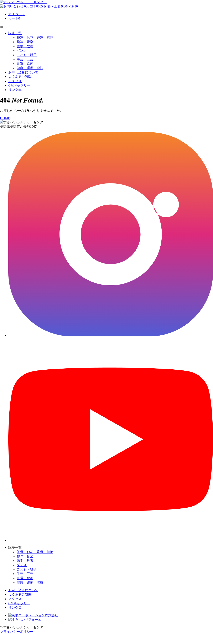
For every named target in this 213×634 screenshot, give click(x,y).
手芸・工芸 (25, 59)
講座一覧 (15, 33)
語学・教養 (25, 46)
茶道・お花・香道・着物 (35, 37)
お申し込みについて (23, 72)
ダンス (22, 50)
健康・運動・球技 (30, 68)
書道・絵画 (25, 63)
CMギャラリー (19, 85)
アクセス (15, 81)
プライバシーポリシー (16, 631)
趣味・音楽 (25, 42)
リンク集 (15, 90)
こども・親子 (27, 55)
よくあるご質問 (20, 76)
